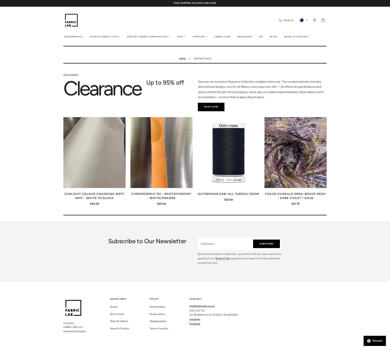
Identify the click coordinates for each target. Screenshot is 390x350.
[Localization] (304, 20)
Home (182, 58)
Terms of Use (222, 258)
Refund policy (157, 306)
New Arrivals (117, 314)
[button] (286, 20)
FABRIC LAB (70, 327)
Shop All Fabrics (119, 321)
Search (114, 306)
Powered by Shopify (74, 331)
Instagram (194, 319)
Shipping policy (158, 321)
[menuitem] (73, 36)
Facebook (194, 323)
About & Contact (119, 328)
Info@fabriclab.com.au (202, 306)
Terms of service (159, 328)
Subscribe (266, 243)
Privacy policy (157, 314)
